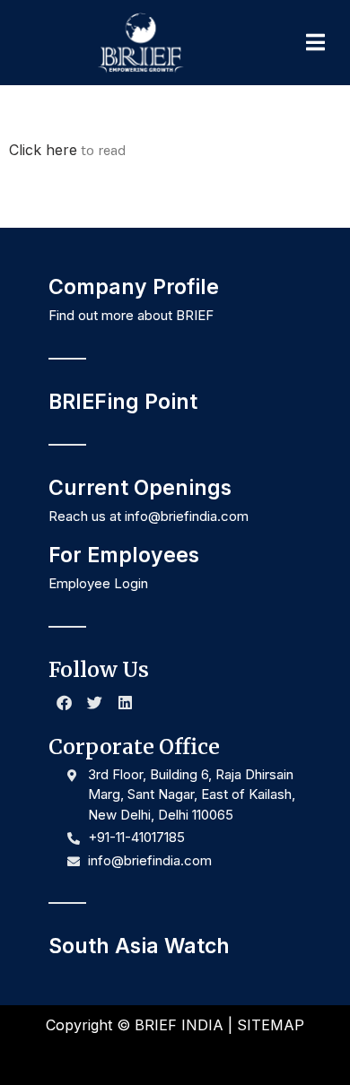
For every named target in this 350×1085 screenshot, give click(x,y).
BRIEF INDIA (179, 1025)
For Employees (123, 555)
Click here (43, 150)
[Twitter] (94, 703)
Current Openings (140, 487)
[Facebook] (63, 703)
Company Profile (133, 286)
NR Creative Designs (237, 1056)
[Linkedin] (124, 703)
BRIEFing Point (122, 401)
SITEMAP (270, 1025)
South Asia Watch (139, 946)
